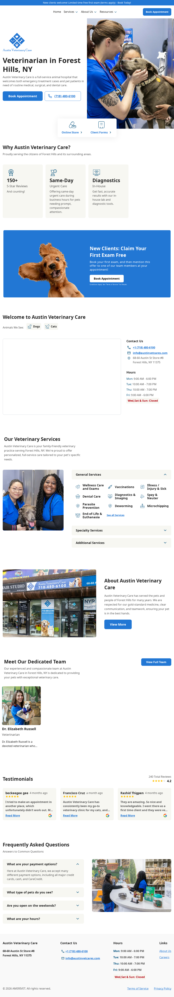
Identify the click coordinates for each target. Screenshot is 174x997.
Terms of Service (138, 988)
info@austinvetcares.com (82, 958)
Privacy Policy (162, 988)
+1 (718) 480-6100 (76, 951)
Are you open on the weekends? (31, 905)
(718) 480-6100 (64, 96)
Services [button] (69, 12)
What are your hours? (23, 919)
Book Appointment (157, 11)
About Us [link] (165, 951)
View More (118, 624)
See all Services (115, 515)
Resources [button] (106, 12)
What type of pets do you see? (30, 892)
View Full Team (156, 662)
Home (57, 12)
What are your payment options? (32, 864)
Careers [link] (164, 957)
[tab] (33, 528)
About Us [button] (87, 12)
